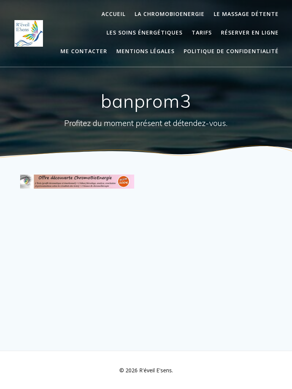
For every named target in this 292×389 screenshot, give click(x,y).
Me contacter (83, 51)
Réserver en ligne (250, 32)
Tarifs (202, 32)
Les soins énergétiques (144, 32)
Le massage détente (246, 13)
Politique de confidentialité (231, 51)
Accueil (113, 13)
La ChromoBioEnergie (170, 13)
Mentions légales (145, 51)
